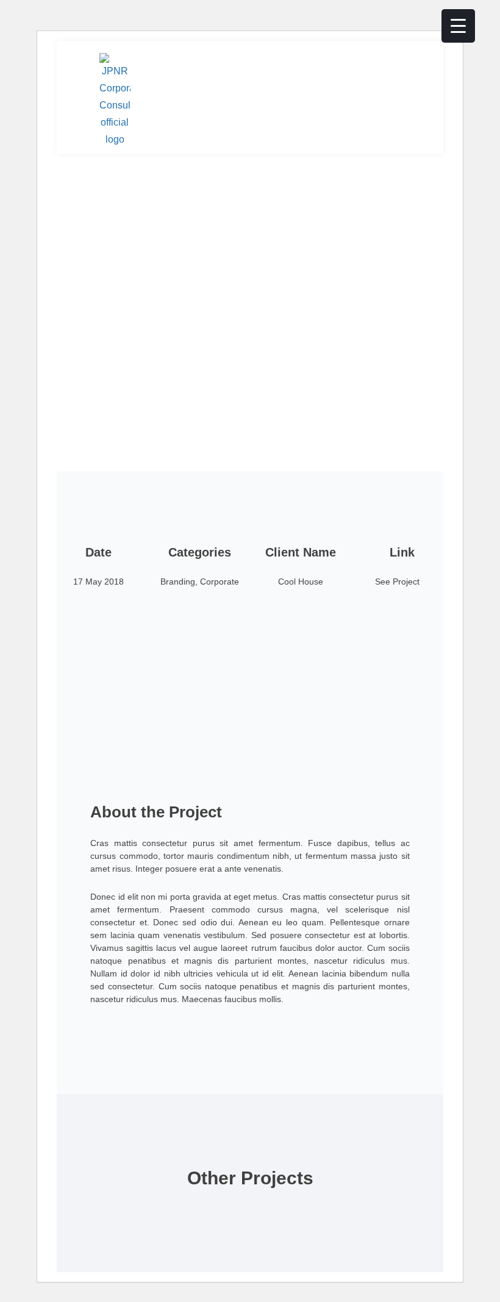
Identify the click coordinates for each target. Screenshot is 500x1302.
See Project (397, 581)
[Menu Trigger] (458, 26)
